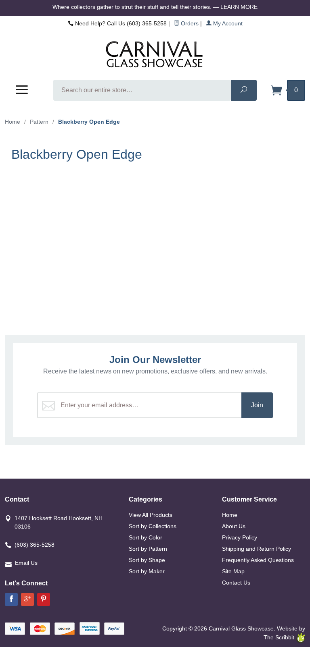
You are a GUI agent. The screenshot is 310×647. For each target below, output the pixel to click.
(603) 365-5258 (34, 544)
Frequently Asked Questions (258, 560)
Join (257, 405)
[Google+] (27, 599)
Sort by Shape (147, 560)
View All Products (150, 515)
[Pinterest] (43, 599)
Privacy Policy (239, 537)
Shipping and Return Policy (256, 548)
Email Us (26, 563)
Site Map (233, 571)
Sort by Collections (152, 526)
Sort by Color (145, 537)
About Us (233, 526)
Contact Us (236, 582)
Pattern (39, 121)
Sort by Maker (147, 571)
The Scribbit (280, 637)
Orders (189, 23)
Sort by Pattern (148, 548)
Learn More (239, 7)
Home (12, 121)
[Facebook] (11, 599)
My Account (227, 23)
